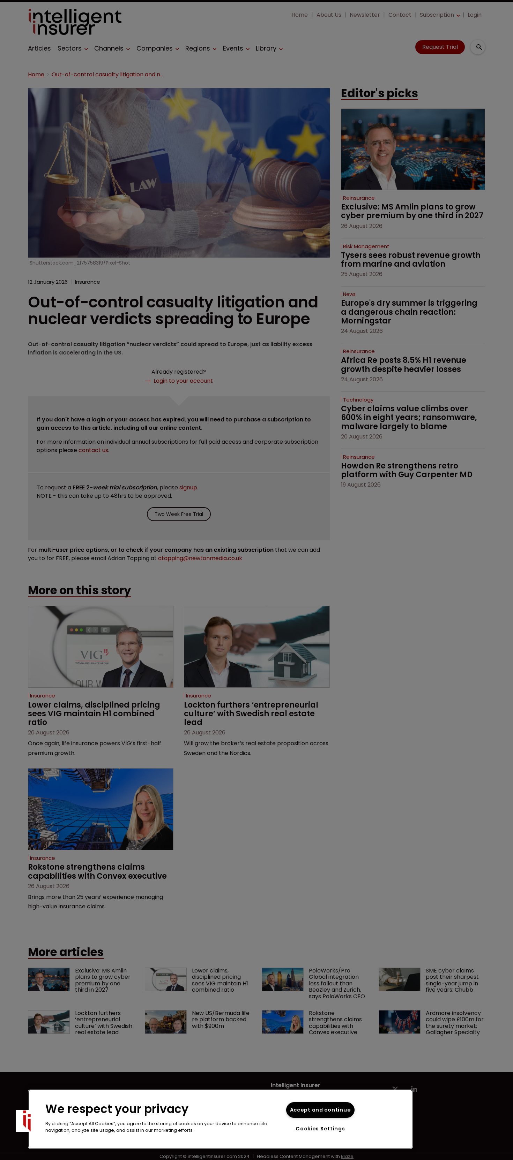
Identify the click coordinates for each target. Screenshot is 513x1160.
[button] (27, 1121)
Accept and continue (320, 1109)
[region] (220, 1119)
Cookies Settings (320, 1128)
